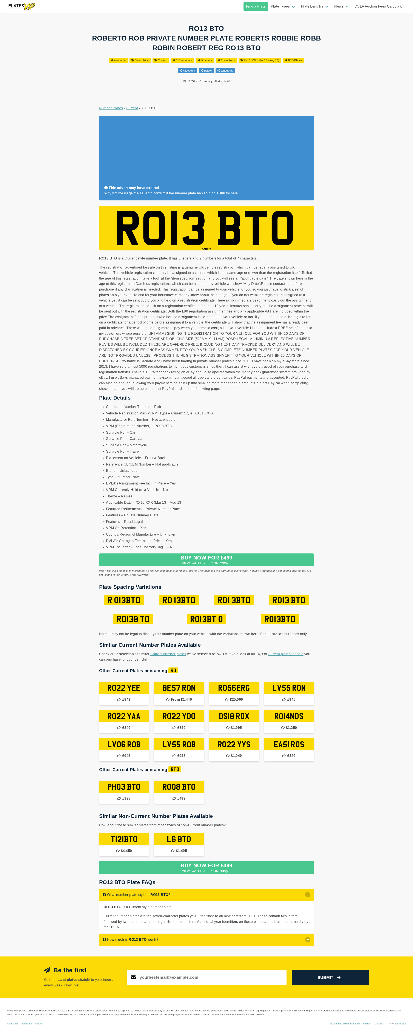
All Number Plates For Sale (345, 1023)
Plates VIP (400, 1023)
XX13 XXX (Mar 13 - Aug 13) (261, 60)
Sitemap (366, 1023)
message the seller (133, 193)
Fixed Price (141, 60)
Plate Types (280, 6)
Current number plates (168, 654)
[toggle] (307, 894)
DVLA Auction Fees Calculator (379, 6)
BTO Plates (294, 60)
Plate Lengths (312, 6)
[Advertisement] (204, 153)
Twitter (207, 70)
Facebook (188, 70)
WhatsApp (226, 70)
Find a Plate (256, 6)
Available (120, 60)
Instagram (26, 1023)
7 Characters (184, 60)
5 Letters (206, 60)
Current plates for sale (285, 654)
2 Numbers (227, 60)
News (339, 6)
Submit (325, 977)
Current (162, 60)
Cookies (378, 1023)
